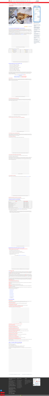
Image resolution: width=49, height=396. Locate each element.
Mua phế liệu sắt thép (12, 289)
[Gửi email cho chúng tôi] (9, 393)
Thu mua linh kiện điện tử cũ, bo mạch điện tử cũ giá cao (37, 33)
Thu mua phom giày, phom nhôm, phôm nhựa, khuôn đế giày (37, 41)
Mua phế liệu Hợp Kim (12, 293)
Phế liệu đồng (13, 2)
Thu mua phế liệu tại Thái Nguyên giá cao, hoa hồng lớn (14, 374)
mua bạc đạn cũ (20, 208)
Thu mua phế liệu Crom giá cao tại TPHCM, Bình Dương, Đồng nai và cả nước (37, 31)
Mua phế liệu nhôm (11, 290)
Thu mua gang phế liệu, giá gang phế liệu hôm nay (37, 29)
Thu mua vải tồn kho (12, 295)
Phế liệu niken (25, 2)
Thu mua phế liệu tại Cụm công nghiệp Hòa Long (26, 374)
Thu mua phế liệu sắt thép (19, 380)
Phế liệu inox (16, 2)
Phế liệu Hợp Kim (28, 2)
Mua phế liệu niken (11, 292)
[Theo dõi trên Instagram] (12, 393)
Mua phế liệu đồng (11, 291)
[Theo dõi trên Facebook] (10, 393)
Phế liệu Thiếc (31, 2)
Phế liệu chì (22, 2)
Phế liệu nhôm (10, 2)
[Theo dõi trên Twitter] (11, 393)
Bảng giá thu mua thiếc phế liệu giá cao (22, 255)
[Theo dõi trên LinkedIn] (13, 393)
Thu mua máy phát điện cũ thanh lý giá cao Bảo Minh (37, 39)
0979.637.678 (15, 49)
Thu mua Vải (34, 2)
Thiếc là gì (10, 271)
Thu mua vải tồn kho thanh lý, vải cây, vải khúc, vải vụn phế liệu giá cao (37, 37)
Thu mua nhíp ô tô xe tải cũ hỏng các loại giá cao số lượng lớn (37, 35)
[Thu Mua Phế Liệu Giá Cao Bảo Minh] (10, 1)
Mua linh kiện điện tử (12, 294)
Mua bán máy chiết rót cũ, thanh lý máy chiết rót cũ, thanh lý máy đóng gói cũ (37, 25)
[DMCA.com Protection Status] (20, 360)
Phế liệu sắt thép (19, 2)
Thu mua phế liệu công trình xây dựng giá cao (37, 42)
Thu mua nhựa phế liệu (12, 296)
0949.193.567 (37, 1)
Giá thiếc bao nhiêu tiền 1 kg (21, 74)
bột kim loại (22, 34)
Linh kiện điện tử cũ (37, 2)
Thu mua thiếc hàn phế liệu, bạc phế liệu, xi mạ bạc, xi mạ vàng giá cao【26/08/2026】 (37, 27)
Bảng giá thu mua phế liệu (27, 380)
